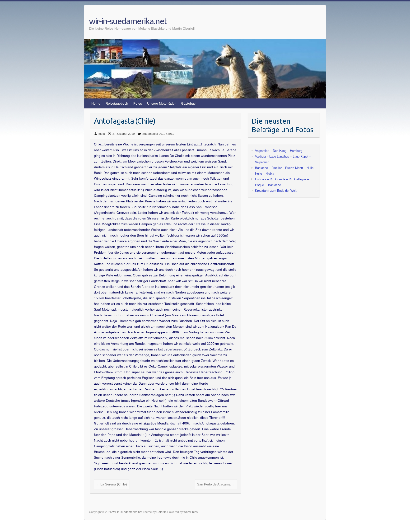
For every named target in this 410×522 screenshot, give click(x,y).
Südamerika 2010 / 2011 (158, 133)
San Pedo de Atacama (216, 484)
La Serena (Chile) (111, 484)
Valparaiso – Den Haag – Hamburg (278, 151)
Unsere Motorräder (161, 103)
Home (95, 103)
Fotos (137, 103)
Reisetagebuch (117, 103)
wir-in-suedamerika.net (128, 21)
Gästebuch (189, 103)
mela (101, 133)
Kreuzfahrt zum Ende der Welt (276, 190)
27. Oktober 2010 (123, 133)
